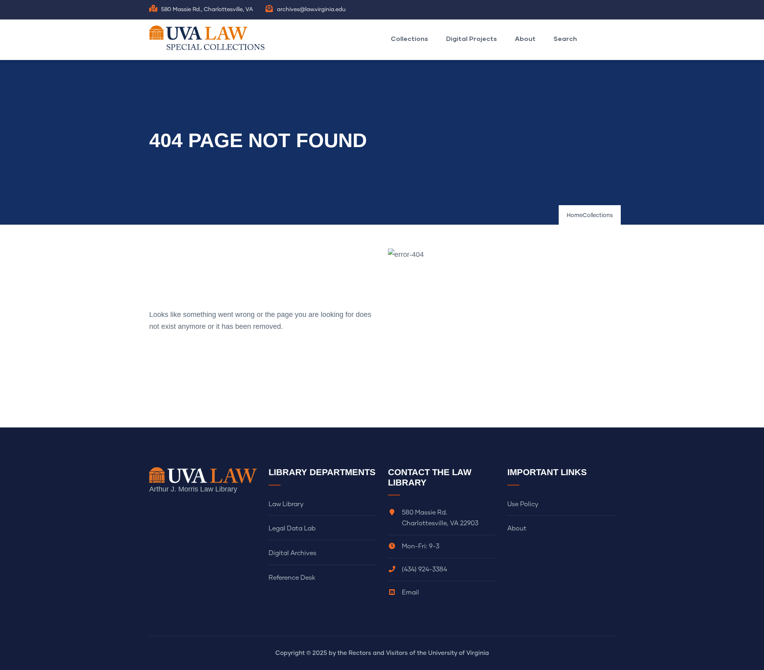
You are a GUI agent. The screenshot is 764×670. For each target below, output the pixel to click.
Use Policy (522, 504)
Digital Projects (471, 38)
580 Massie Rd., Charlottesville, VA (207, 9)
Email (410, 592)
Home (575, 215)
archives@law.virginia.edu (311, 9)
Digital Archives (292, 553)
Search (565, 38)
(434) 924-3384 (424, 569)
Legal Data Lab (292, 528)
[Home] (209, 37)
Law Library (286, 504)
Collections (409, 38)
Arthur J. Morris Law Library (193, 489)
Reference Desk (292, 578)
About (525, 38)
